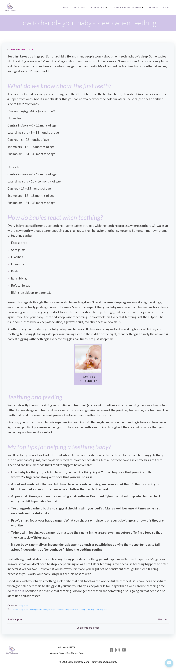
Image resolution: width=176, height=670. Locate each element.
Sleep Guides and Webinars (127, 7)
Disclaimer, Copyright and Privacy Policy (67, 653)
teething (90, 609)
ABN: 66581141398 (66, 647)
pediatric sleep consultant (68, 609)
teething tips (101, 609)
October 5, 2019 (25, 49)
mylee (12, 49)
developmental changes (40, 609)
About (166, 7)
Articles (78, 7)
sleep (83, 609)
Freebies (153, 7)
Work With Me (98, 7)
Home (65, 7)
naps (53, 609)
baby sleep (23, 605)
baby (15, 609)
